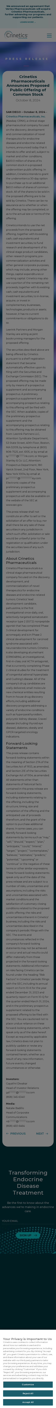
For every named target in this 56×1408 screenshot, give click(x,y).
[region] (28, 1369)
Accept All (28, 1402)
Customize (28, 1384)
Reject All (28, 1393)
